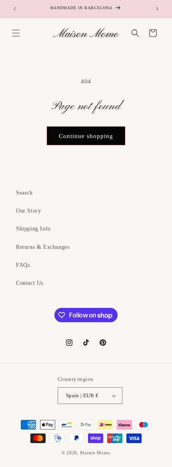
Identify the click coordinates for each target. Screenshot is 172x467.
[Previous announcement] (15, 9)
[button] (16, 33)
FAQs (23, 265)
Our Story (28, 211)
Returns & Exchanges (42, 247)
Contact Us (29, 283)
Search (24, 193)
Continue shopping (86, 136)
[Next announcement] (157, 9)
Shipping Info (33, 229)
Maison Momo (95, 452)
